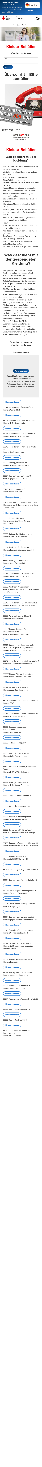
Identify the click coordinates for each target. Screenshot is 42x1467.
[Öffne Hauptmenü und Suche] (38, 18)
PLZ (6, 59)
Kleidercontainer (12, 402)
